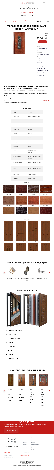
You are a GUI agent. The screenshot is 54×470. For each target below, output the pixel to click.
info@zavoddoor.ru (24, 457)
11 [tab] (30, 411)
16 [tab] (39, 411)
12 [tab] (32, 411)
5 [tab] (18, 411)
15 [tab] (38, 411)
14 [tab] (36, 411)
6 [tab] (20, 411)
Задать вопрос (11, 430)
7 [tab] (22, 411)
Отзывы (25, 442)
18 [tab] (43, 411)
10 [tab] (28, 411)
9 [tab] (26, 411)
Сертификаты (26, 447)
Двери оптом (34, 440)
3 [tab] (28, 282)
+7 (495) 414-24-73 (27, 15)
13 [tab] (34, 411)
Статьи (24, 440)
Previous (4, 272)
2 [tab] (26, 282)
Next (49, 272)
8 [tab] (24, 411)
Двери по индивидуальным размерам (35, 444)
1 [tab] (24, 282)
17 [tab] (41, 411)
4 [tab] (30, 282)
